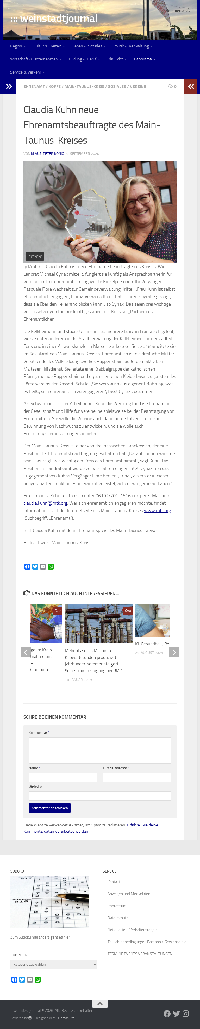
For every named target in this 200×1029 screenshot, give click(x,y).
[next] (174, 652)
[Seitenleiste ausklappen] (9, 86)
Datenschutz (118, 918)
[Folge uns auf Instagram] (186, 1014)
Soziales (117, 86)
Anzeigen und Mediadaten (129, 894)
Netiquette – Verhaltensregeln (133, 930)
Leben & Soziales (87, 46)
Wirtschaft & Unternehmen (34, 59)
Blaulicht (115, 59)
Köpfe (55, 86)
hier (67, 937)
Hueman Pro (65, 1018)
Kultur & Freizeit (47, 46)
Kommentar (39, 732)
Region (16, 46)
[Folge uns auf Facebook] (167, 1014)
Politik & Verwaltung (131, 46)
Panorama (143, 59)
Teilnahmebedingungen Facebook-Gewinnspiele (147, 942)
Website (35, 786)
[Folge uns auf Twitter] (176, 1014)
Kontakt (114, 882)
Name (34, 768)
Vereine (138, 86)
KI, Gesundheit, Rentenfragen (162, 643)
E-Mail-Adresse (116, 768)
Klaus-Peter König (47, 154)
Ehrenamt (34, 86)
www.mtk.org (157, 510)
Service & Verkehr (25, 72)
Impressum (117, 906)
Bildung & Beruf (82, 59)
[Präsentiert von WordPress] (30, 1018)
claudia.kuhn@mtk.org (45, 503)
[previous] (26, 652)
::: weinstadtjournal (53, 18)
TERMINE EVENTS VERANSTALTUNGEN (140, 954)
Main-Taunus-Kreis (84, 86)
